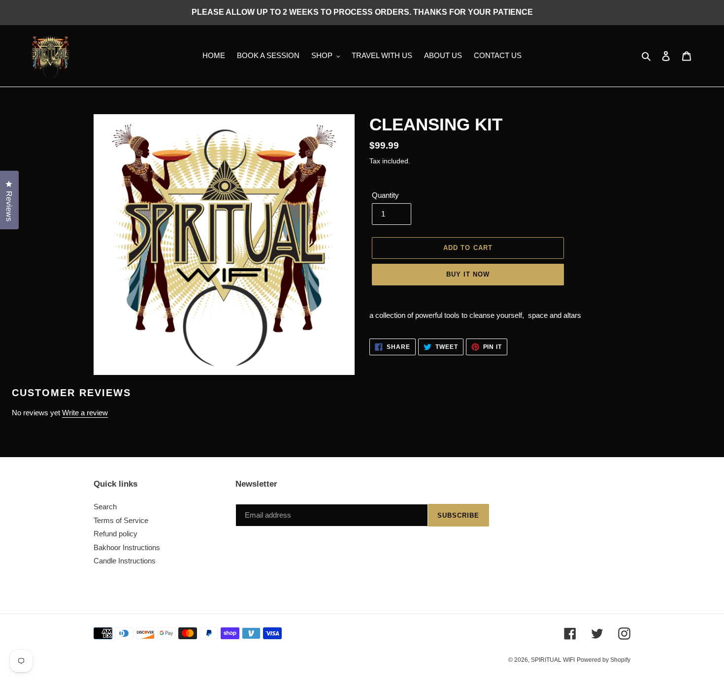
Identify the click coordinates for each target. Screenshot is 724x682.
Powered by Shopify (603, 659)
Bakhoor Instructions (127, 547)
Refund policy (115, 533)
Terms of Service (121, 520)
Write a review (85, 412)
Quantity (385, 195)
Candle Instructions (125, 561)
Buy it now (468, 274)
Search (105, 506)
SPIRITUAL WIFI (553, 659)
